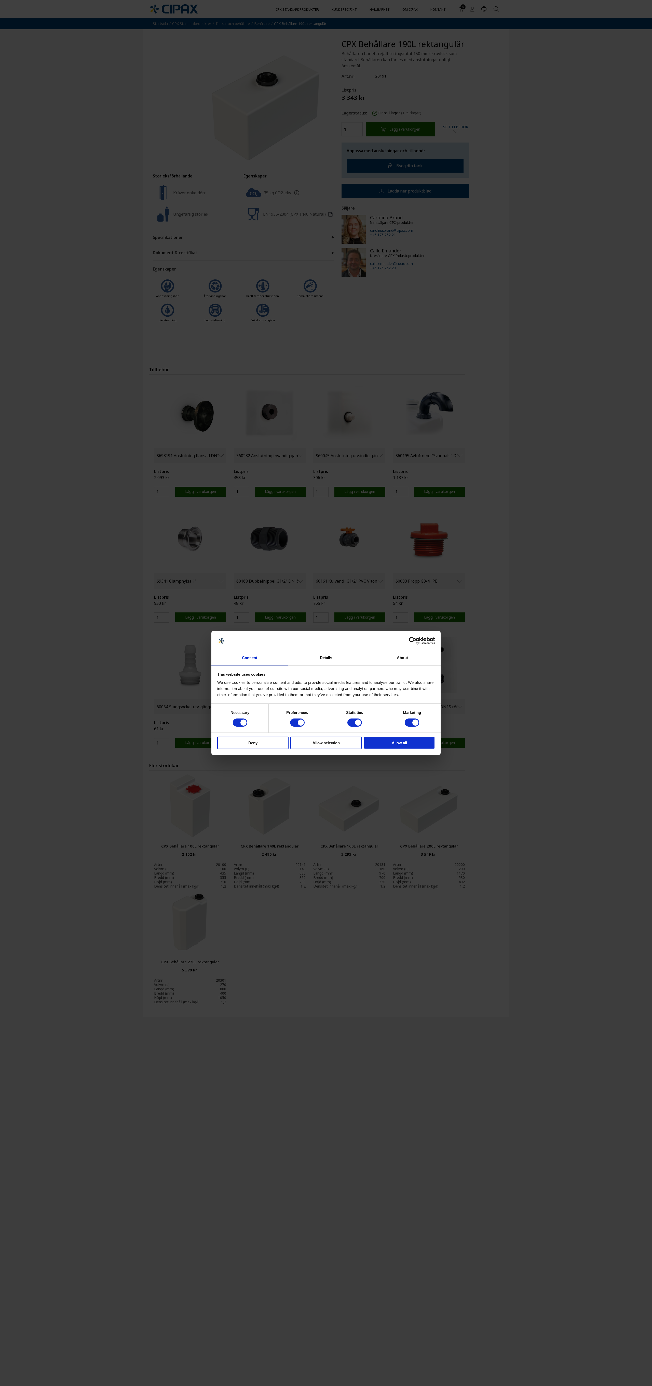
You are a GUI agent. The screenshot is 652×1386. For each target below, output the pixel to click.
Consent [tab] (249, 658)
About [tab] (402, 658)
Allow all (399, 743)
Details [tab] (326, 658)
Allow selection (326, 743)
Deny (252, 743)
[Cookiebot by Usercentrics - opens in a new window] (412, 641)
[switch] (297, 722)
